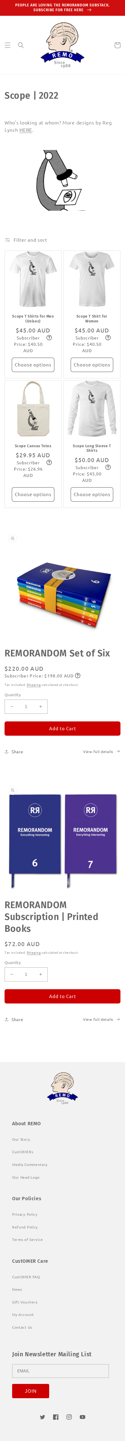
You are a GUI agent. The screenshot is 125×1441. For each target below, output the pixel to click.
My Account (23, 1314)
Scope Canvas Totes (33, 446)
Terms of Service (27, 1239)
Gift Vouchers (25, 1302)
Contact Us (22, 1327)
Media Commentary (30, 1164)
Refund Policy (25, 1227)
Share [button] (17, 751)
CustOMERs (22, 1151)
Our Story (21, 1139)
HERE (25, 130)
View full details (98, 751)
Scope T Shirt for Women (91, 318)
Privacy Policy (25, 1214)
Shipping (34, 684)
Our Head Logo (26, 1177)
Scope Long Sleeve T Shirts (92, 448)
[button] (7, 45)
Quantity (13, 694)
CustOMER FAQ (26, 1276)
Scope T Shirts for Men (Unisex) (33, 318)
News (17, 1289)
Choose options (33, 364)
